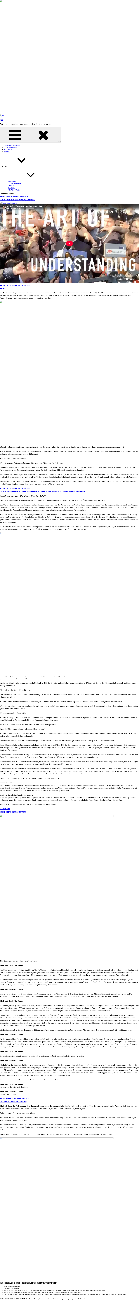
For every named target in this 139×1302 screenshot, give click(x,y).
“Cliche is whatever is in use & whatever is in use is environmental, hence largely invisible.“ (43, 492)
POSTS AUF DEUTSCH (12, 145)
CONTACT (11, 188)
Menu (59, 141)
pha (1, 119)
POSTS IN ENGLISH (11, 147)
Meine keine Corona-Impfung (13, 812)
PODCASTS (8, 149)
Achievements (16, 183)
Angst (2, 289)
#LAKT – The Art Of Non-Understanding (17, 200)
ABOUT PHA (12, 181)
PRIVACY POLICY (14, 190)
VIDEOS (7, 152)
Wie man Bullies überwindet (13, 1102)
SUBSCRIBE (12, 185)
